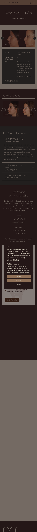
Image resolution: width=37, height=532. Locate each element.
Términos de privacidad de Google (18, 272)
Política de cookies (23, 270)
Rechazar (19, 280)
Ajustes (19, 284)
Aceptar (19, 276)
